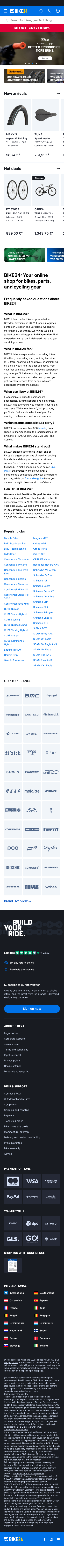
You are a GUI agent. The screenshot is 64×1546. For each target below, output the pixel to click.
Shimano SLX (40, 607)
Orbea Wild (39, 543)
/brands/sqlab (32, 48)
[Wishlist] (41, 11)
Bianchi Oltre (11, 538)
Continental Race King (16, 603)
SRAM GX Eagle (42, 638)
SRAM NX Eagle (42, 649)
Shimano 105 (40, 580)
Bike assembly (12, 1148)
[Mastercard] (13, 1181)
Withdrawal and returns (17, 1099)
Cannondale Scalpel (15, 578)
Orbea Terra (40, 548)
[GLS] (13, 1239)
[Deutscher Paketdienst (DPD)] (32, 1223)
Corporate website (14, 1038)
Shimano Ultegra (42, 617)
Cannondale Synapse (16, 584)
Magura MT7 (40, 538)
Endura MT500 (12, 649)
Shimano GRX (40, 601)
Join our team (11, 1044)
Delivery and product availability (22, 1137)
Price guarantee (13, 1142)
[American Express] (51, 1181)
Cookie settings (12, 1065)
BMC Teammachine (15, 548)
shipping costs (11, 1362)
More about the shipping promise (28, 1473)
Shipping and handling (16, 1109)
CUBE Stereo (11, 635)
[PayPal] (13, 1197)
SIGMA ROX (40, 628)
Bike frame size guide (16, 1126)
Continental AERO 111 (16, 589)
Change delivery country (16, 1394)
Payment (9, 1115)
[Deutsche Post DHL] (13, 1223)
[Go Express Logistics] (32, 1239)
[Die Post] (51, 1223)
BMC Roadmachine (14, 543)
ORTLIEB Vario (41, 559)
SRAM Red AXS (42, 654)
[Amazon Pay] (32, 1197)
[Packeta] (51, 1239)
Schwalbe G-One (42, 575)
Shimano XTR (40, 622)
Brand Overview (16, 901)
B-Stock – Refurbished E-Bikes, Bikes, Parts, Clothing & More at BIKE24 (24, 255)
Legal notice (11, 1033)
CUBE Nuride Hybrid (15, 624)
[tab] (25, 63)
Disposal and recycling (16, 1071)
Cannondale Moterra (15, 564)
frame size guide (34, 478)
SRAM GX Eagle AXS (45, 644)
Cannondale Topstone (16, 559)
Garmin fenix (11, 654)
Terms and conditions (16, 1049)
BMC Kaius (10, 554)
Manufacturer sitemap (16, 1131)
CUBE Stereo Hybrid (15, 614)
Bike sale (20, 27)
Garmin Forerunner (14, 660)
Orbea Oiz (39, 554)
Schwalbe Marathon (44, 569)
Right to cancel (12, 1055)
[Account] (49, 11)
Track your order (13, 1120)
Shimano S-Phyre (43, 612)
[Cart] (58, 11)
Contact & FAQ (12, 1093)
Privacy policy (12, 1060)
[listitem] (16, 129)
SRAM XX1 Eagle (42, 665)
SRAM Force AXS (43, 633)
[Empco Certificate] (13, 1265)
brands (42, 428)
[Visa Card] (32, 1181)
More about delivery (45, 1454)
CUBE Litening (12, 619)
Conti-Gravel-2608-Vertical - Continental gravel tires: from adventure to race (24, 76)
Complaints (10, 1104)
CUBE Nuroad (11, 608)
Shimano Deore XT (43, 591)
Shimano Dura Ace (43, 596)
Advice (8, 1153)
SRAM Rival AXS (42, 660)
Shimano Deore (41, 585)
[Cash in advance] (51, 1197)
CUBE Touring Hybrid (16, 630)
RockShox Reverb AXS (46, 564)
